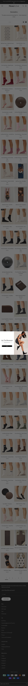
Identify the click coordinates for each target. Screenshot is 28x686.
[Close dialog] (27, 332)
